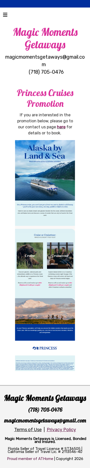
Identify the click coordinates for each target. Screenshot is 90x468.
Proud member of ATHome (30, 458)
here (61, 127)
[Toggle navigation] (5, 16)
